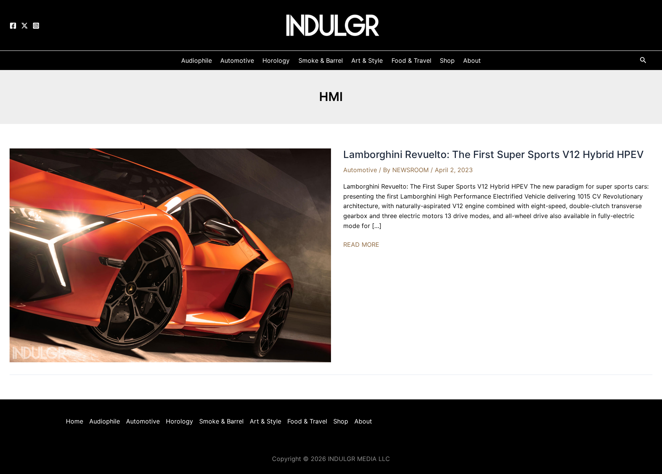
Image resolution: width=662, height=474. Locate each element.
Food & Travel (307, 421)
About (363, 421)
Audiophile (104, 421)
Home (74, 421)
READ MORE (361, 245)
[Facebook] (13, 25)
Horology (179, 421)
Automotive (360, 170)
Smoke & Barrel (221, 421)
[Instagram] (36, 25)
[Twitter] (24, 25)
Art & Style (265, 421)
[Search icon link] (643, 61)
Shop (340, 421)
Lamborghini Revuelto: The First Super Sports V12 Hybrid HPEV (493, 154)
